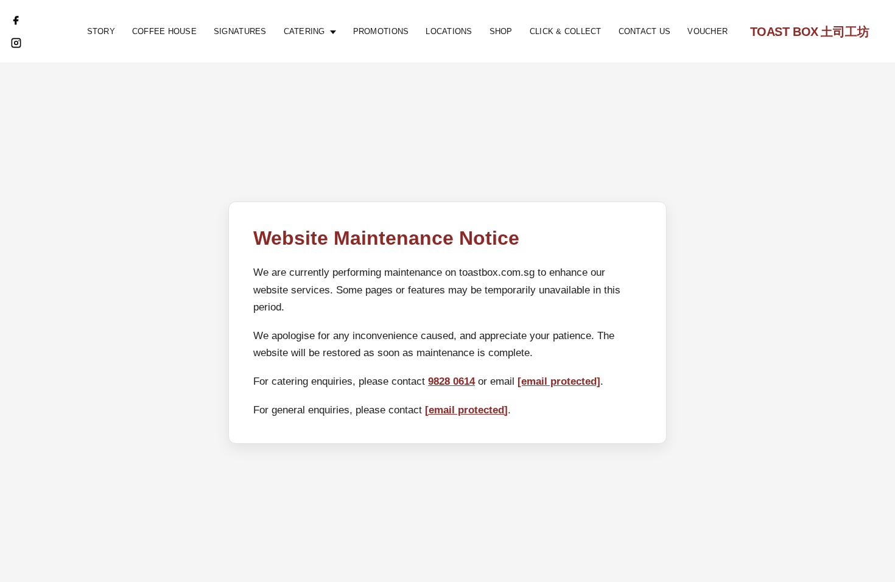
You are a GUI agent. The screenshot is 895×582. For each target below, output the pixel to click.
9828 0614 (451, 381)
